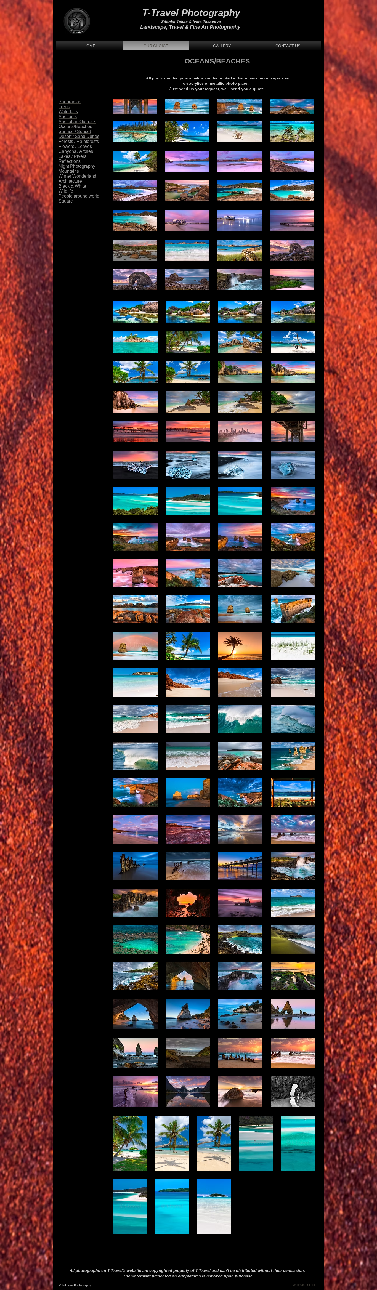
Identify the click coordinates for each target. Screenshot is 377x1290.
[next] (304, 110)
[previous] (122, 110)
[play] (302, 285)
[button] (135, 106)
